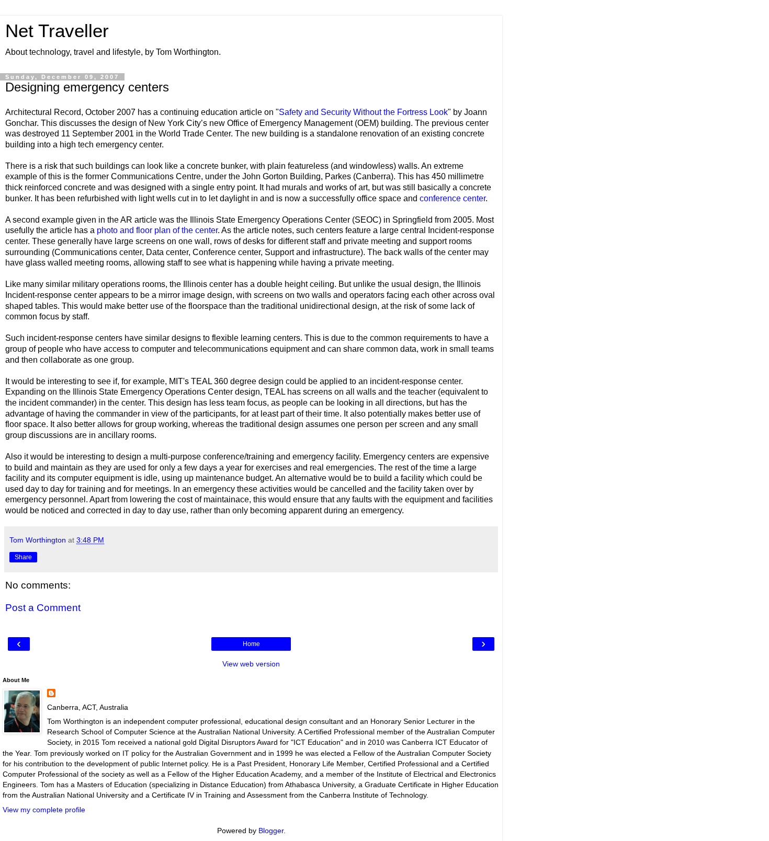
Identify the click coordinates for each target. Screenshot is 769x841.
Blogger (271, 830)
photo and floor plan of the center (157, 230)
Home (251, 644)
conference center (452, 198)
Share (23, 557)
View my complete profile (44, 809)
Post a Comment (43, 607)
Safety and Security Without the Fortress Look (363, 112)
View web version (251, 664)
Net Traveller (57, 31)
